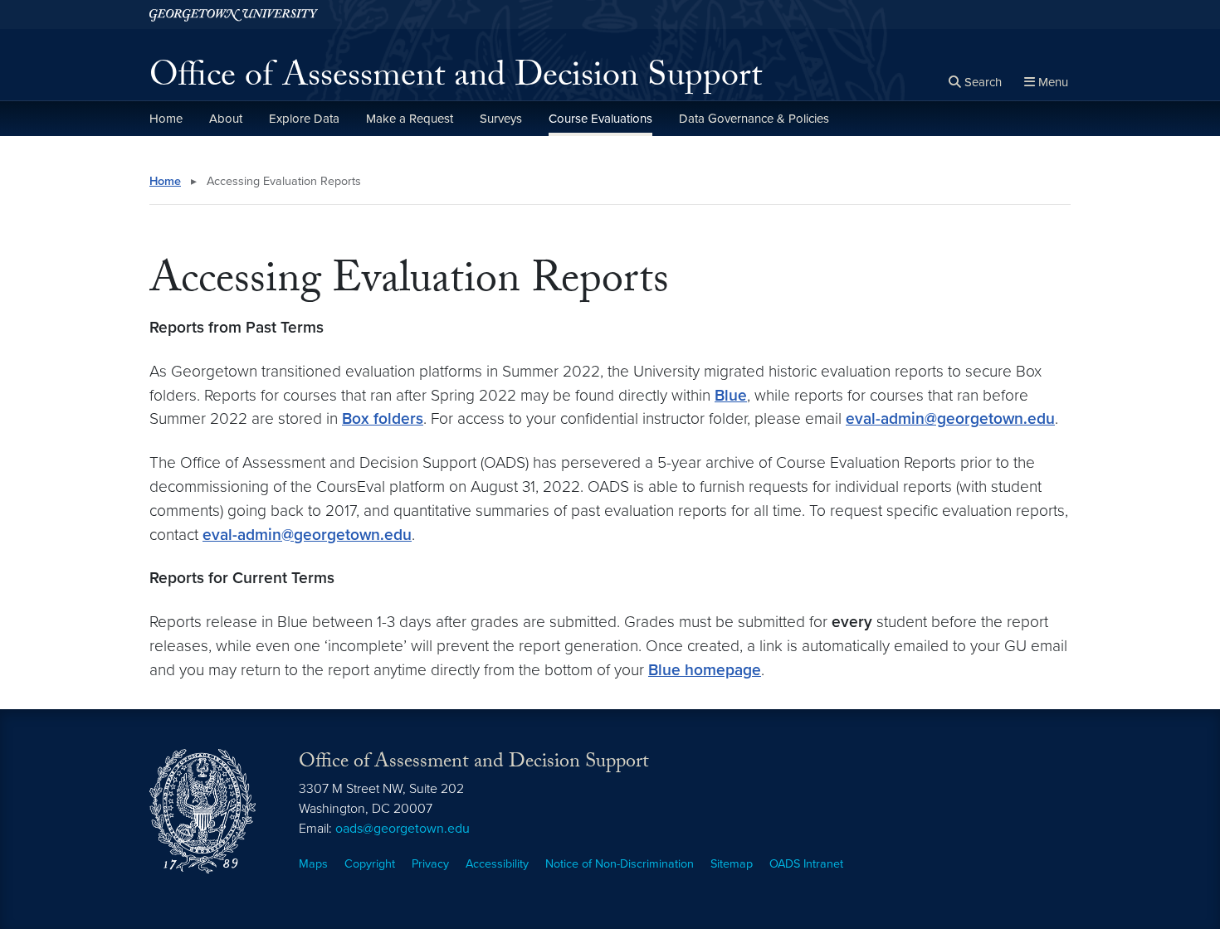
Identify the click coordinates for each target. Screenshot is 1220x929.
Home (166, 118)
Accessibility (497, 864)
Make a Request (409, 118)
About (225, 118)
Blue (731, 395)
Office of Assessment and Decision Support (455, 79)
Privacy (430, 864)
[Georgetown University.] (233, 14)
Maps (313, 864)
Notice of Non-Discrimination (619, 864)
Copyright (369, 864)
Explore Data (304, 118)
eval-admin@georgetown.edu (950, 418)
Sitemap (731, 864)
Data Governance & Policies (754, 118)
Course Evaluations (600, 118)
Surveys (501, 118)
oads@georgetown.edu (402, 828)
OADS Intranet (806, 864)
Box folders (382, 418)
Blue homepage (704, 669)
